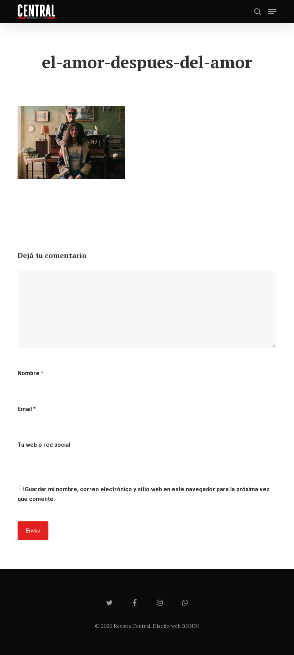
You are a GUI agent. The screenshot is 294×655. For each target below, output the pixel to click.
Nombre (30, 373)
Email (27, 409)
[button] (272, 11)
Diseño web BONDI (176, 626)
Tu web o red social (44, 444)
